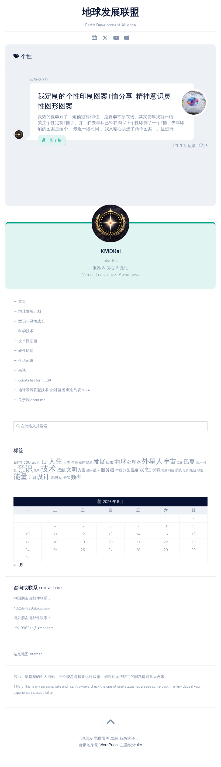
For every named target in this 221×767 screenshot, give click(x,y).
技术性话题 (27, 341)
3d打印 (18, 462)
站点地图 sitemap (27, 654)
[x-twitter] (105, 38)
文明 (71, 470)
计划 (32, 477)
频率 (76, 477)
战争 (37, 470)
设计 (43, 477)
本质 (118, 470)
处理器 (134, 462)
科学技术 (25, 331)
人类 (66, 462)
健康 (89, 462)
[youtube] (115, 38)
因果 (109, 462)
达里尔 (64, 477)
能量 (20, 476)
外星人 (152, 461)
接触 (61, 469)
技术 (48, 468)
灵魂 (156, 469)
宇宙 (170, 461)
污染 (126, 470)
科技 (171, 470)
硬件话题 (25, 350)
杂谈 (22, 370)
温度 (135, 470)
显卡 (96, 470)
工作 (180, 462)
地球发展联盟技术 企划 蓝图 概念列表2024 (54, 390)
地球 (120, 461)
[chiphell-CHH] (126, 38)
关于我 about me (31, 400)
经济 (192, 470)
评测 (54, 477)
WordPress (108, 745)
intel (42, 461)
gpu (34, 462)
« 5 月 (18, 565)
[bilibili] (94, 38)
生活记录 (187, 145)
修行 (82, 462)
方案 (81, 470)
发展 (99, 461)
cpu (27, 462)
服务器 (108, 469)
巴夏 (189, 461)
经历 (186, 470)
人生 (56, 461)
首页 (22, 301)
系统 (178, 470)
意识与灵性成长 (31, 321)
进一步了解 (52, 140)
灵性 (145, 469)
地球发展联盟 (110, 12)
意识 (25, 468)
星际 (89, 470)
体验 (74, 462)
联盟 (200, 470)
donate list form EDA (34, 380)
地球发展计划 (29, 311)
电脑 (164, 470)
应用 (199, 462)
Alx (139, 745)
